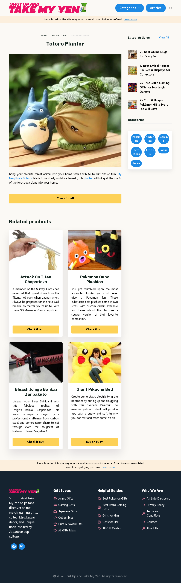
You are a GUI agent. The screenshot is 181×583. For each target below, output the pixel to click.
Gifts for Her (110, 522)
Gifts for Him (111, 515)
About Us (152, 528)
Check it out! (65, 198)
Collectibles (65, 518)
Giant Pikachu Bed (95, 389)
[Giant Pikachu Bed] (94, 362)
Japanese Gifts (67, 511)
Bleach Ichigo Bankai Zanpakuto (36, 392)
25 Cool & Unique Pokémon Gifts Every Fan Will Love (154, 104)
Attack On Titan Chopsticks (35, 279)
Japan (164, 150)
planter (88, 178)
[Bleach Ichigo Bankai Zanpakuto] (36, 362)
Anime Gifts (65, 498)
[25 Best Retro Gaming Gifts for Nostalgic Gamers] (132, 87)
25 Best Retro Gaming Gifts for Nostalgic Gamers (155, 87)
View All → (165, 37)
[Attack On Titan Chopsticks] (36, 250)
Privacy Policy (156, 505)
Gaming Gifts (66, 505)
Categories (127, 8)
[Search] (170, 8)
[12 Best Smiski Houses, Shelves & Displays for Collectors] (132, 70)
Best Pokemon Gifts (115, 498)
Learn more (130, 19)
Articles (156, 8)
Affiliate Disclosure (158, 498)
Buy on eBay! (94, 442)
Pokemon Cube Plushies (94, 279)
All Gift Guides (112, 528)
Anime (136, 163)
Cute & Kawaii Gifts (70, 524)
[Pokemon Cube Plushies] (94, 250)
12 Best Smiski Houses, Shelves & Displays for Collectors (155, 70)
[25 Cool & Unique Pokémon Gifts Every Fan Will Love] (132, 104)
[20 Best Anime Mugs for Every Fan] (132, 54)
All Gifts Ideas (67, 530)
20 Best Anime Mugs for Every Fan (153, 54)
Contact (152, 522)
